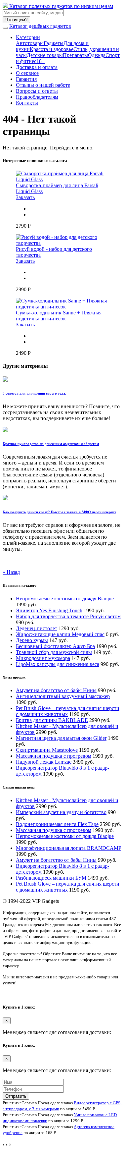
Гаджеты (53, 43)
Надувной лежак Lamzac (43, 762)
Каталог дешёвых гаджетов (40, 26)
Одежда (96, 55)
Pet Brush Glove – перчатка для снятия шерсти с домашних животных (67, 711)
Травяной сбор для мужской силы (54, 652)
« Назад (11, 572)
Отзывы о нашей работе (43, 85)
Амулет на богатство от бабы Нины (56, 690)
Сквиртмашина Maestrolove (47, 750)
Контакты (27, 103)
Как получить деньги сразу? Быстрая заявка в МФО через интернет (59, 512)
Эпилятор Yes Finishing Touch (49, 610)
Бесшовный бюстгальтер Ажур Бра (55, 646)
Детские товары (45, 55)
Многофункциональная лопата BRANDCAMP (68, 848)
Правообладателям (37, 97)
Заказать (25, 197)
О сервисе (27, 73)
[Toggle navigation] (5, 28)
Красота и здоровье (51, 49)
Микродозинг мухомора (43, 658)
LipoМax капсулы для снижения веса (57, 664)
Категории (28, 37)
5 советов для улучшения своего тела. (34, 393)
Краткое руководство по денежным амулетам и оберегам (51, 444)
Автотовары (30, 43)
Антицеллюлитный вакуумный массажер (63, 696)
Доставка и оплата (37, 67)
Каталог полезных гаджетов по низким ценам (60, 6)
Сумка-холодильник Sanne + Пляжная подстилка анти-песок (59, 315)
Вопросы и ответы (37, 91)
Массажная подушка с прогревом (53, 756)
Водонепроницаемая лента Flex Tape (57, 824)
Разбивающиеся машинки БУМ (51, 878)
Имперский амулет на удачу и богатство (61, 812)
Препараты (75, 55)
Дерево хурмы (32, 640)
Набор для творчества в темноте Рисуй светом (68, 616)
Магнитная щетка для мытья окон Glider (61, 738)
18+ (40, 61)
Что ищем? (16, 19)
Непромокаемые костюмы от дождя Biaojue (65, 598)
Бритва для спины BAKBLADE (52, 720)
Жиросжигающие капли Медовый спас (60, 634)
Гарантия (26, 79)
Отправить (15, 1096)
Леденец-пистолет (36, 628)
